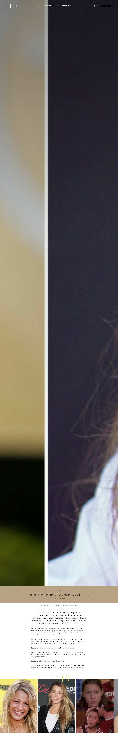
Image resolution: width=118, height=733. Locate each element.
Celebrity (59, 590)
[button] (74, 679)
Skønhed (47, 6)
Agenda (78, 6)
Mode (39, 6)
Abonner (106, 6)
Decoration (67, 6)
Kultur (56, 6)
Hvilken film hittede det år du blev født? (51, 661)
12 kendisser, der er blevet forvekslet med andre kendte (56, 648)
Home (41, 605)
